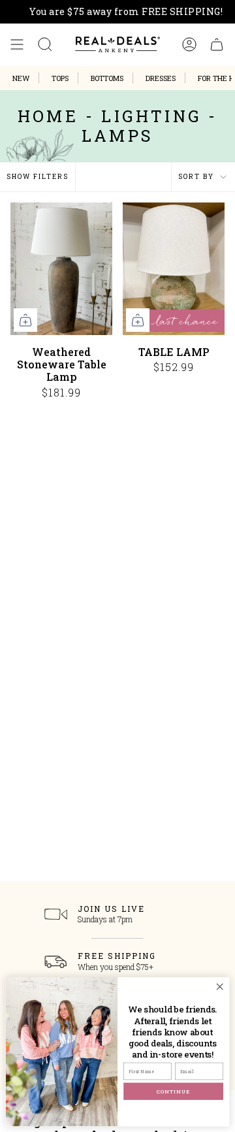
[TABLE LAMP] (174, 268)
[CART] (216, 44)
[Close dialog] (220, 986)
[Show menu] (17, 44)
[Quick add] (25, 320)
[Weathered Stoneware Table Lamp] (61, 268)
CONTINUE (174, 1091)
